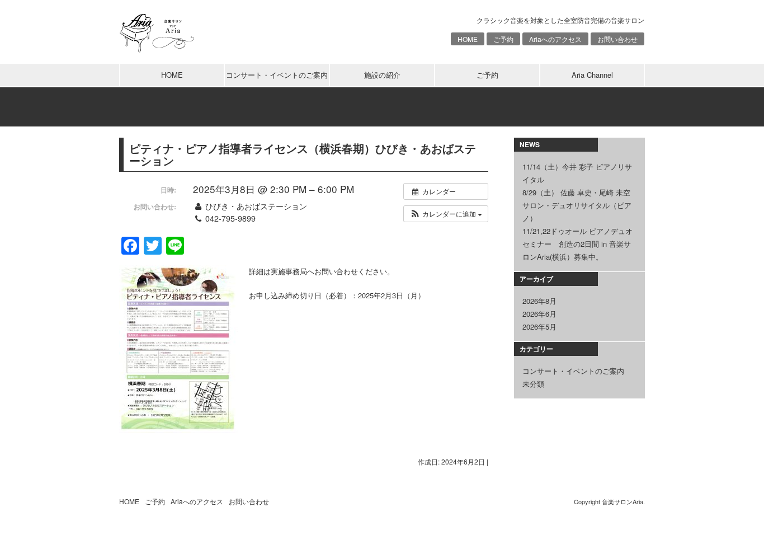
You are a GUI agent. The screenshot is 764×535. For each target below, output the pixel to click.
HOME (468, 39)
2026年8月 (539, 300)
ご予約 (503, 39)
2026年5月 (539, 326)
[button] (446, 214)
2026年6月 (539, 313)
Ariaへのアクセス (555, 39)
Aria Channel (592, 74)
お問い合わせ (617, 39)
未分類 (533, 383)
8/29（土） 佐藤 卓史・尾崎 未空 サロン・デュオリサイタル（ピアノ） (576, 205)
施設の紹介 (382, 74)
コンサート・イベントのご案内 (277, 74)
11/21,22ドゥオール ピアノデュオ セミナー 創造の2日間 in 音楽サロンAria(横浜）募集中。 (577, 244)
